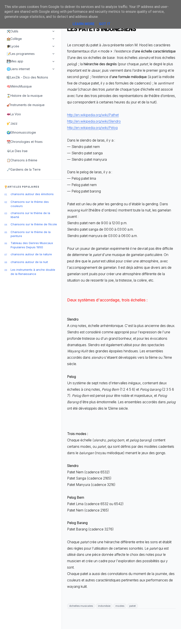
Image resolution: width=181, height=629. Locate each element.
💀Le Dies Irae (17, 151)
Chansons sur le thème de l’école (34, 224)
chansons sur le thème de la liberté (30, 215)
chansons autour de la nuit (29, 262)
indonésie (104, 605)
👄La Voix (14, 114)
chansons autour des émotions (32, 194)
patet (132, 605)
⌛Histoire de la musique (25, 95)
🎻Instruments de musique (26, 105)
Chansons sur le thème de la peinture (31, 234)
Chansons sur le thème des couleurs (30, 203)
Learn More (83, 24)
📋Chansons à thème (22, 160)
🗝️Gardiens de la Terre (24, 169)
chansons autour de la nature (31, 254)
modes (119, 605)
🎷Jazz (12, 123)
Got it (104, 24)
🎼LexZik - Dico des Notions (27, 77)
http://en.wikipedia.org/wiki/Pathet (93, 115)
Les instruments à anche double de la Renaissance (33, 271)
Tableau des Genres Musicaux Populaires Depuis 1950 (32, 245)
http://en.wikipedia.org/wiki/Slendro (94, 121)
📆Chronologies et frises (25, 142)
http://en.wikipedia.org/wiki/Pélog (92, 128)
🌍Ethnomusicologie (21, 132)
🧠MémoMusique (19, 86)
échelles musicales (81, 605)
